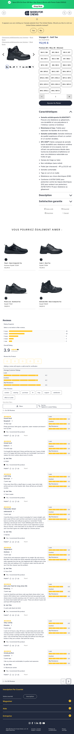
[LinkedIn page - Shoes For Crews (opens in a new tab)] (37, 723)
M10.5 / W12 (44, 78)
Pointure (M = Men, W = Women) (51, 48)
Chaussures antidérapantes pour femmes (15, 42)
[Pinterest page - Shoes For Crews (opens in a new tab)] (40, 723)
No (41, 30)
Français (38, 730)
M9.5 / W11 (55, 71)
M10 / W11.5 (67, 71)
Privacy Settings (64, 729)
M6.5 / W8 (55, 59)
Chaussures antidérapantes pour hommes (15, 37)
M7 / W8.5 (66, 59)
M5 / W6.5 (55, 52)
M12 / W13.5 (44, 84)
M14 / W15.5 (67, 84)
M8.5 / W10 (67, 65)
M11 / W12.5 (55, 78)
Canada (39, 729)
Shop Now (38, 6)
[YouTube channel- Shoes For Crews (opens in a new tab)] (43, 723)
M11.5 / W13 (67, 78)
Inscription (30, 696)
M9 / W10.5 (44, 71)
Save (70, 218)
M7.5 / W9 (44, 65)
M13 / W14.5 (55, 84)
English (33, 730)
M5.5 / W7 (66, 52)
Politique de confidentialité (52, 729)
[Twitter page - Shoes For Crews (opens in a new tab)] (35, 723)
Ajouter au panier (54, 103)
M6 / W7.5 (44, 59)
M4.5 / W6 (44, 52)
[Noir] (6, 259)
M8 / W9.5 (55, 65)
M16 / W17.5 (55, 91)
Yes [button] (33, 30)
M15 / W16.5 (44, 91)
